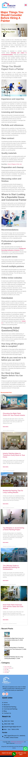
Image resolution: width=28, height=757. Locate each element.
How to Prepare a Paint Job (15, 164)
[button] (25, 5)
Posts (5, 672)
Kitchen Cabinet (8, 668)
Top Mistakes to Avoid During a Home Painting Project (13, 528)
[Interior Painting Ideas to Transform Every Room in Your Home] (7, 646)
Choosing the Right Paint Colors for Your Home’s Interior (14, 414)
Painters (6, 671)
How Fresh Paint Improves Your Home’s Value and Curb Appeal (13, 606)
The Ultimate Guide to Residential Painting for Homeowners (11, 567)
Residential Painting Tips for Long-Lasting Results (13, 491)
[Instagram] (3, 694)
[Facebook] (6, 694)
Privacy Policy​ (18, 743)
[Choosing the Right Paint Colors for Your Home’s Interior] (7, 636)
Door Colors (7, 666)
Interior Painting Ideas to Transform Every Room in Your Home (14, 455)
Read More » (6, 426)
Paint (5, 669)
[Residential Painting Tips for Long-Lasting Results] (7, 655)
